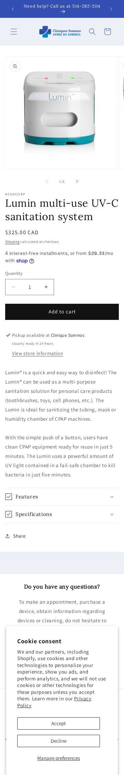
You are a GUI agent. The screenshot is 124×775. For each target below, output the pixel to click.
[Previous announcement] (12, 9)
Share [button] (19, 536)
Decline (58, 741)
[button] (13, 31)
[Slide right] (77, 181)
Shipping (12, 241)
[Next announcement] (111, 9)
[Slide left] (46, 181)
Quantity (13, 273)
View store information (37, 353)
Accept (58, 723)
